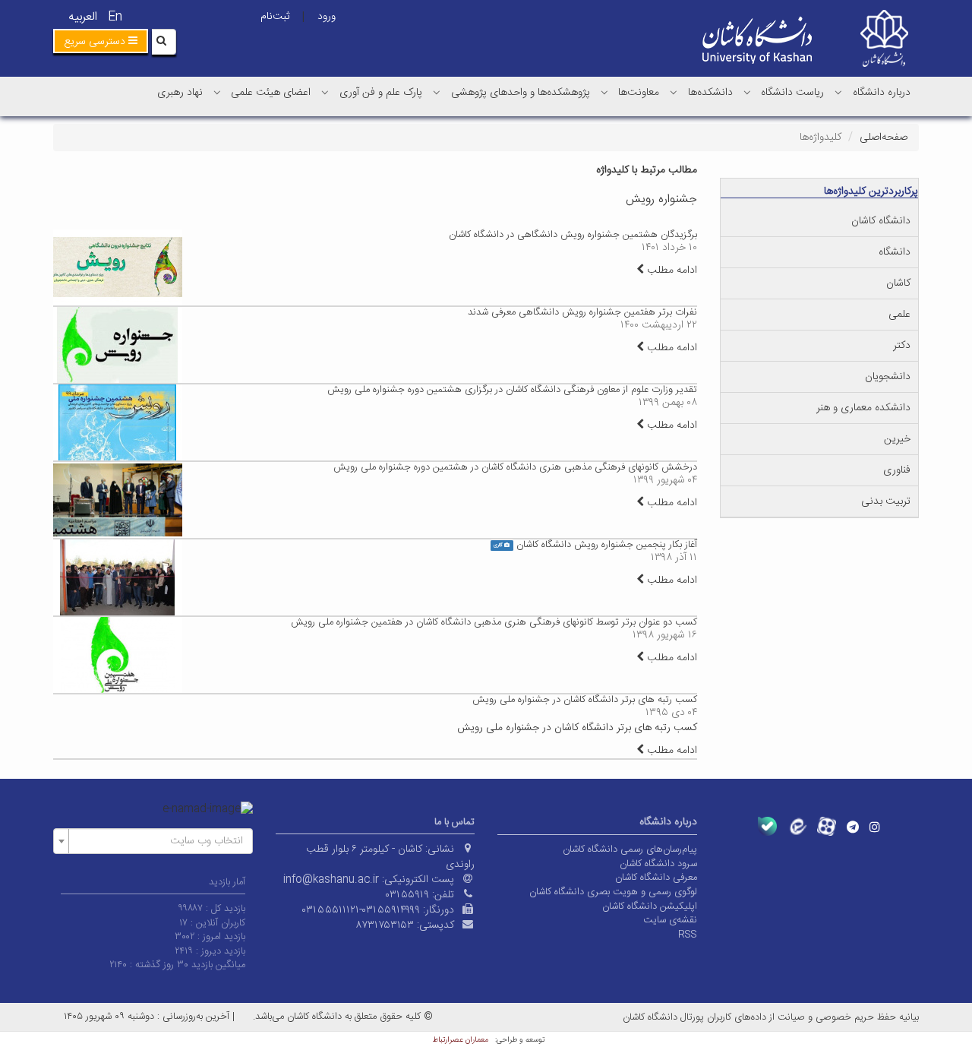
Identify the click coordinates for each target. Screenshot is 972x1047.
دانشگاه (894, 252)
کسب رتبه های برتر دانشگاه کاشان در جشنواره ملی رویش (584, 699)
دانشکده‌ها (710, 93)
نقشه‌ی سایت (670, 920)
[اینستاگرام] (874, 827)
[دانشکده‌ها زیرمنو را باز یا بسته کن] (673, 92)
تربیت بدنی (885, 501)
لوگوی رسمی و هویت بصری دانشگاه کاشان (613, 892)
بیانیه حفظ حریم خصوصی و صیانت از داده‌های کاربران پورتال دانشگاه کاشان (771, 1017)
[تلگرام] (853, 827)
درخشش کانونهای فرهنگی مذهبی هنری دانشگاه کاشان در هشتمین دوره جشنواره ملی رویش (515, 467)
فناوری (896, 470)
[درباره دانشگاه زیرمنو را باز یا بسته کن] (838, 92)
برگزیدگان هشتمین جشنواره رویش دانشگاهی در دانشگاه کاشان (573, 234)
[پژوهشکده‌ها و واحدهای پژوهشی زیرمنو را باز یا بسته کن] (436, 92)
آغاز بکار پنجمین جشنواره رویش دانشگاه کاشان (606, 544)
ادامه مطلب (670, 270)
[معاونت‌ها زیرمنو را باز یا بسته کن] (604, 92)
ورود (326, 17)
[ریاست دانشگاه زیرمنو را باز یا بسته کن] (747, 92)
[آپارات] (826, 826)
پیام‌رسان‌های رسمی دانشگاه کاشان (630, 849)
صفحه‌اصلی (883, 137)
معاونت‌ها (638, 93)
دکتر (901, 346)
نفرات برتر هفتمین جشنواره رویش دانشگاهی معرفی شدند (582, 312)
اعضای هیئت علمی (271, 93)
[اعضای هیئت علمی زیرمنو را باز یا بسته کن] (217, 92)
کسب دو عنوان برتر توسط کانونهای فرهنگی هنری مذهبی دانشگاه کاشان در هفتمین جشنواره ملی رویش (494, 622)
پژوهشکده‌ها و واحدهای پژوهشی (520, 93)
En (115, 17)
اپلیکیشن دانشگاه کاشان (649, 906)
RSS (687, 934)
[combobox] (153, 841)
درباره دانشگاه (881, 93)
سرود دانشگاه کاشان (658, 864)
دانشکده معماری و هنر (863, 408)
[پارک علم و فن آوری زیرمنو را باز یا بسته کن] (325, 92)
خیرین (897, 439)
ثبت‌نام (274, 17)
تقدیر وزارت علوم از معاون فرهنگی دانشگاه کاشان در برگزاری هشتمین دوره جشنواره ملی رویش (512, 389)
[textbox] (157, 841)
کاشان (898, 283)
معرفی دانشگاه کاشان (656, 877)
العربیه (82, 17)
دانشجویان (887, 377)
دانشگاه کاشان (880, 221)
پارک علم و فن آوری (380, 93)
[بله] (767, 826)
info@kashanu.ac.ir (331, 880)
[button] (100, 41)
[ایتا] (796, 826)
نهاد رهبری (180, 93)
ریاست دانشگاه (792, 93)
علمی (899, 314)
